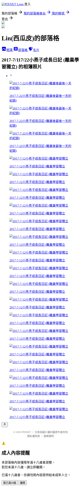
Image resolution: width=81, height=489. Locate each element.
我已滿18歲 (9, 482)
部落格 (23, 50)
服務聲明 (49, 436)
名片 (36, 50)
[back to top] (5, 424)
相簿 (9, 50)
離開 (22, 482)
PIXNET (26, 432)
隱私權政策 (33, 436)
